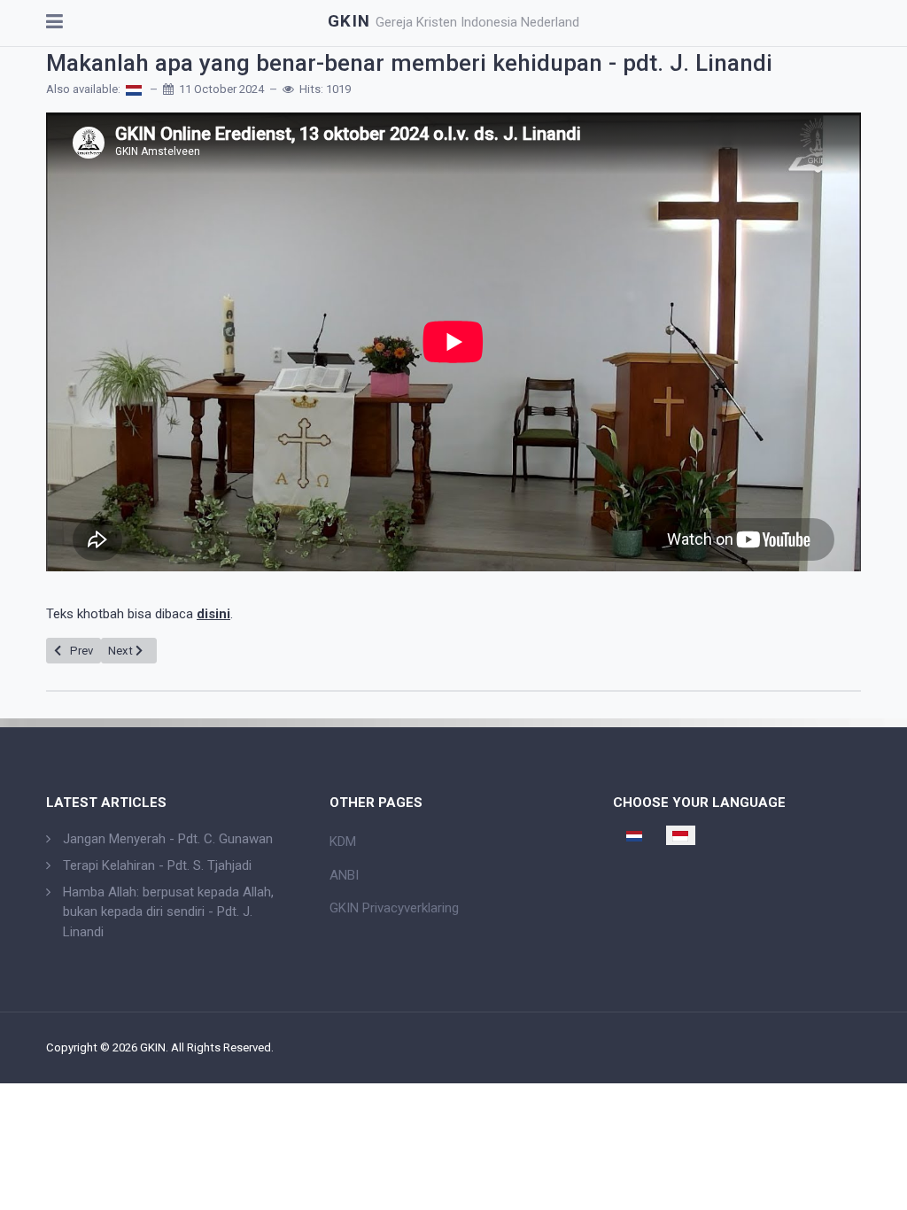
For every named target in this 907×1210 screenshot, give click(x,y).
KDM (342, 841)
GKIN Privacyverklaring (394, 908)
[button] (54, 23)
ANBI (344, 875)
